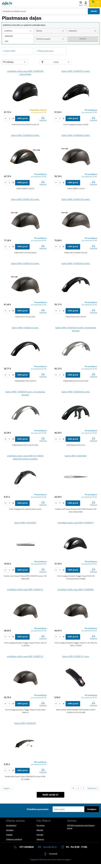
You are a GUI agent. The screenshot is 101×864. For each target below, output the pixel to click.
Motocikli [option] (9, 36)
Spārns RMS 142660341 (25, 723)
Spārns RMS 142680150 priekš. (25, 263)
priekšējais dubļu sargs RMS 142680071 (76, 522)
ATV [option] (6, 41)
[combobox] (18, 30)
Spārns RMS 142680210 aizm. (25, 327)
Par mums (41, 825)
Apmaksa (9, 830)
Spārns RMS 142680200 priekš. (76, 263)
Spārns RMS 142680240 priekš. (76, 391)
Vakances (40, 839)
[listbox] (18, 38)
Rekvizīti (40, 830)
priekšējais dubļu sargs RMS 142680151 (25, 589)
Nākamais (92, 788)
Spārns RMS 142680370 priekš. (76, 71)
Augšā (6, 788)
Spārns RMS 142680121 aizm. (75, 656)
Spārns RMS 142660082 (76, 455)
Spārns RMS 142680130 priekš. (25, 199)
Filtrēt (56, 62)
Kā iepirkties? (11, 825)
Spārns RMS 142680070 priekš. (25, 135)
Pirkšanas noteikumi (14, 839)
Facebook (53, 853)
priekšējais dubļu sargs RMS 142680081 (76, 589)
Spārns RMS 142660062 (25, 522)
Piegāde (9, 834)
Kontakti (40, 834)
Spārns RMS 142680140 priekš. (76, 199)
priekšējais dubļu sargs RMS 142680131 (25, 656)
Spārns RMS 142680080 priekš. (76, 135)
